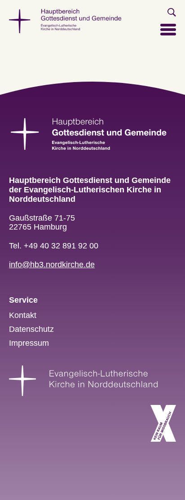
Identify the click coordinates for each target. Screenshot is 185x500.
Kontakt (22, 315)
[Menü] (168, 34)
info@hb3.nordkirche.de (52, 264)
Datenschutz (31, 329)
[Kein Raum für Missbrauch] (163, 422)
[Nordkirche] (83, 380)
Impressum (29, 343)
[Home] (65, 20)
